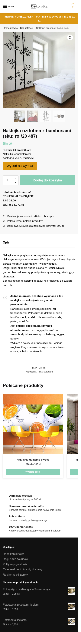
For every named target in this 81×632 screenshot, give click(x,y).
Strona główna (10, 28)
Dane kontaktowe (13, 553)
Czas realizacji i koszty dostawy (22, 569)
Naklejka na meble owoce (33, 459)
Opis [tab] (6, 242)
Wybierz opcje (32, 472)
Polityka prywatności (15, 564)
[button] (70, 37)
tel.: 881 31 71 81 (13, 204)
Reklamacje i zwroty (15, 574)
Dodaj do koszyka (47, 180)
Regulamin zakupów (15, 559)
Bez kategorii (27, 28)
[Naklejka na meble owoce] (33, 424)
